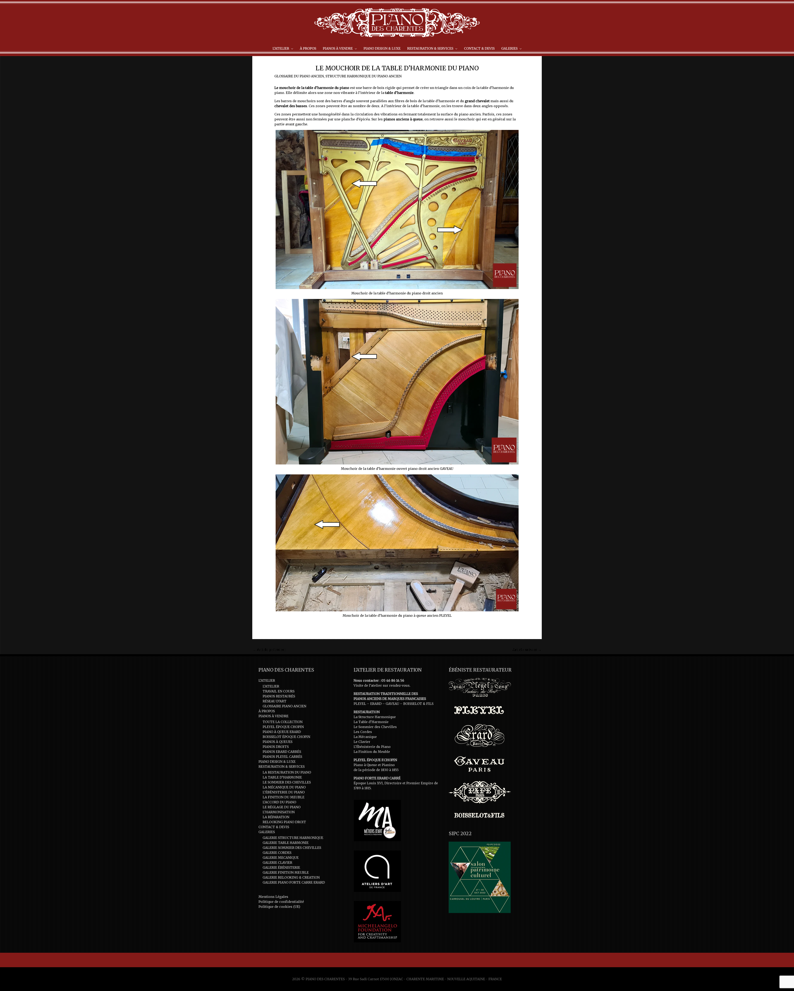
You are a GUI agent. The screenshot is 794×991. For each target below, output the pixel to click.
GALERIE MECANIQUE (281, 857)
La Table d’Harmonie (371, 722)
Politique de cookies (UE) (279, 907)
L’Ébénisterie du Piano (372, 747)
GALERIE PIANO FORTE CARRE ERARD (294, 882)
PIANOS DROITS (276, 747)
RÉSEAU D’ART (274, 701)
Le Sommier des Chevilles (375, 727)
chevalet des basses (290, 106)
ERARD (375, 704)
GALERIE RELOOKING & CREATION (291, 877)
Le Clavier (362, 742)
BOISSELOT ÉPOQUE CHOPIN (286, 737)
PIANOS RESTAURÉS (279, 696)
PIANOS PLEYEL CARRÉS (282, 757)
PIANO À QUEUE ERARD (282, 732)
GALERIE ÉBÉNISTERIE (281, 867)
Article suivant (527, 650)
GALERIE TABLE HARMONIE (286, 843)
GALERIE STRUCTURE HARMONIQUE (293, 838)
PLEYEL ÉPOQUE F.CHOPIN (375, 760)
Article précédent (269, 650)
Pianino (388, 765)
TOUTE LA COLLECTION (283, 722)
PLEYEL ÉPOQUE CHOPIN (283, 727)
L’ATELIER (266, 680)
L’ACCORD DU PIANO (279, 802)
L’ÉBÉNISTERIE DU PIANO (284, 792)
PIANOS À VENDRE (273, 716)
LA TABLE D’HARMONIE (282, 777)
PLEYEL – (362, 704)
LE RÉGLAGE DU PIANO (281, 807)
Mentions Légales (273, 897)
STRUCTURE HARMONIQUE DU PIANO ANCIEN (363, 76)
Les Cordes (363, 732)
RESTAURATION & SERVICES (281, 766)
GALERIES (266, 832)
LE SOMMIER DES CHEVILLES (287, 782)
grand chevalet (477, 101)
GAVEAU (392, 704)
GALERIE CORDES (277, 853)
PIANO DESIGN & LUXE (276, 761)
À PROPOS (266, 711)
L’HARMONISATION (279, 812)
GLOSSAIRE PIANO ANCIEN (284, 706)
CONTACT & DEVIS (273, 827)
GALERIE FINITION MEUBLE (286, 872)
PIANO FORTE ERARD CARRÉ (377, 778)
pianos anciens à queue (403, 119)
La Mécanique (365, 737)
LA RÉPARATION (276, 817)
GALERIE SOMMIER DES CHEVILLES (292, 848)
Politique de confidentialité (281, 902)
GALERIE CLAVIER (277, 862)
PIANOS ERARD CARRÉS (282, 752)
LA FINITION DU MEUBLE (283, 797)
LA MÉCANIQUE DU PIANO (284, 787)
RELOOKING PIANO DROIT (284, 822)
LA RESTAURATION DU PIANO (287, 772)
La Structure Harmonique (375, 717)
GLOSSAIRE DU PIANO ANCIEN (299, 76)
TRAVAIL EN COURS (278, 691)
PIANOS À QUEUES (277, 742)
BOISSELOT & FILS (418, 704)
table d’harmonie (399, 93)
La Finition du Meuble (372, 752)
